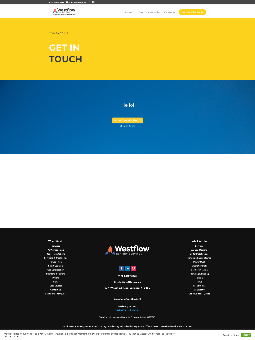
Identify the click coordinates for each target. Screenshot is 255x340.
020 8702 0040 (58, 2)
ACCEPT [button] (246, 335)
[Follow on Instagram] (133, 268)
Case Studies (154, 12)
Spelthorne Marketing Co (127, 309)
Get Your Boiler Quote (192, 12)
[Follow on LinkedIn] (127, 268)
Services (128, 12)
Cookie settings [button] (231, 335)
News (141, 12)
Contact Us (169, 12)
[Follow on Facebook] (121, 268)
